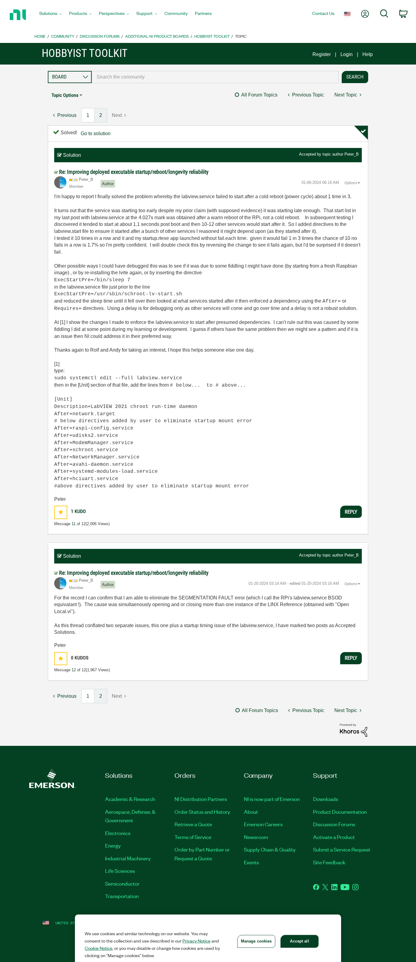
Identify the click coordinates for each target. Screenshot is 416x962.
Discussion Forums (100, 36)
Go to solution (96, 133)
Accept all (299, 941)
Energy (113, 845)
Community (62, 36)
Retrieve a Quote (193, 824)
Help (367, 54)
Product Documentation (340, 811)
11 (74, 523)
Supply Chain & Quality (270, 849)
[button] (61, 512)
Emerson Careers (263, 824)
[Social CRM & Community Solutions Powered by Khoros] (353, 729)
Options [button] (350, 183)
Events (251, 862)
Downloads (325, 798)
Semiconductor (122, 883)
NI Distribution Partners (201, 798)
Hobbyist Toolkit (212, 36)
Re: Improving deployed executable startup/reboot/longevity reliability (134, 172)
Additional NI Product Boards (157, 36)
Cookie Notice (98, 948)
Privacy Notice (196, 941)
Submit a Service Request (341, 849)
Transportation (122, 896)
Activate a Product (334, 837)
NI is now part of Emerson (272, 798)
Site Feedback (329, 862)
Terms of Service (193, 837)
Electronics (117, 833)
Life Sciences (120, 870)
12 (74, 670)
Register (321, 54)
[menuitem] (50, 15)
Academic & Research (130, 798)
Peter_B (351, 154)
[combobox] (215, 77)
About (251, 811)
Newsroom (256, 837)
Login (346, 54)
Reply (351, 512)
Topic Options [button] (64, 95)
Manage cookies (256, 941)
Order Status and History (202, 811)
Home (40, 36)
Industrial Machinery (128, 858)
